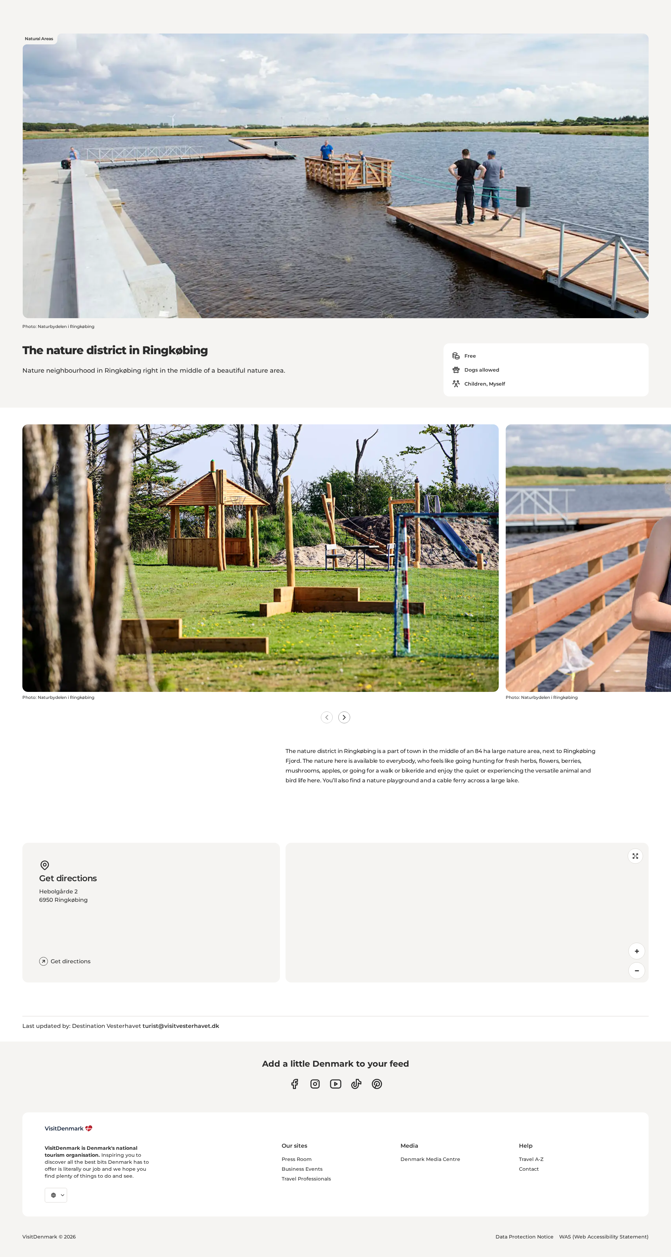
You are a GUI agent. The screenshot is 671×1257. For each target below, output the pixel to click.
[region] (467, 912)
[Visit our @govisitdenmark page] (356, 1084)
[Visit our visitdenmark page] (336, 1084)
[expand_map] (635, 856)
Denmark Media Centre (430, 1159)
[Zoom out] (636, 970)
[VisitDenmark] (69, 1128)
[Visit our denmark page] (294, 1084)
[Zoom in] (636, 951)
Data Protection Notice (525, 1237)
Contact (529, 1169)
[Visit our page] (315, 1084)
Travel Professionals (306, 1179)
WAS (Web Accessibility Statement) (604, 1237)
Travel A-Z (531, 1159)
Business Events (302, 1169)
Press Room (297, 1159)
